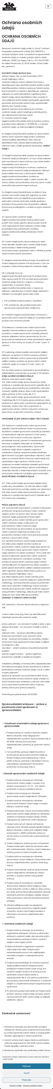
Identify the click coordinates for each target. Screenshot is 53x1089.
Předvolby (26, 1080)
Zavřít (26, 1073)
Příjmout (26, 1066)
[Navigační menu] (48, 6)
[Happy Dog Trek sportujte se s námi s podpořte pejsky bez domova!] (9, 6)
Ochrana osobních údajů (32, 1086)
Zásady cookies (16, 1086)
